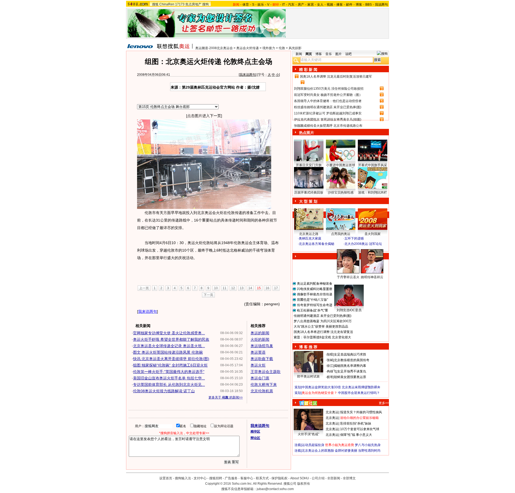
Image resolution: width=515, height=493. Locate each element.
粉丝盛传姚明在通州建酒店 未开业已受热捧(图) (327, 107)
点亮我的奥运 (340, 234)
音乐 (328, 54)
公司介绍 (318, 478)
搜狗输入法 (183, 478)
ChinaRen (166, 4)
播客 (339, 4)
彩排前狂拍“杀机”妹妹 (355, 423)
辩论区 (255, 438)
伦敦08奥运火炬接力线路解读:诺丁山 (164, 391)
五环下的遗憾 (354, 238)
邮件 (349, 4)
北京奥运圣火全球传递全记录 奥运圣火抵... (169, 346)
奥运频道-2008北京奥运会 (214, 48)
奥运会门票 (260, 378)
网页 (309, 54)
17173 (180, 4)
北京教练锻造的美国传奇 (351, 360)
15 (259, 288)
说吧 (348, 54)
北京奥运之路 (308, 234)
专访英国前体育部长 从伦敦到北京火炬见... (169, 384)
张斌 (330, 360)
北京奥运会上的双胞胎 (318, 450)
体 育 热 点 (343, 282)
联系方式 (262, 478)
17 (276, 288)
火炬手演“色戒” (308, 434)
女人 (320, 4)
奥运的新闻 (260, 333)
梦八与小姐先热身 (368, 445)
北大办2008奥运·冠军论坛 (363, 244)
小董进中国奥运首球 (340, 165)
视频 (330, 4)
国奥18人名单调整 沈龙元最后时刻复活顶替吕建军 (336, 76)
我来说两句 (248, 75)
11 (224, 288)
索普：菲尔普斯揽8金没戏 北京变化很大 (322, 337)
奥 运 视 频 (308, 249)
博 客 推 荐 (308, 347)
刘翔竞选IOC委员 (349, 310)
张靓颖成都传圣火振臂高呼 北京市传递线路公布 (328, 126)
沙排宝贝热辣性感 (341, 192)
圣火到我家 (373, 234)
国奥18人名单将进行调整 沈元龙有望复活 (323, 332)
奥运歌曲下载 (262, 359)
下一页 (208, 295)
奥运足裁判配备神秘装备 (314, 283)
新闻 (299, 54)
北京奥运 (332, 412)
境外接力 (268, 48)
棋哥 (330, 377)
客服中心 (246, 478)
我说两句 (381, 4)
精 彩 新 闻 (308, 69)
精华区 (255, 431)
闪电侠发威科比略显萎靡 (314, 289)
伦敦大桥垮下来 (264, 384)
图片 (338, 54)
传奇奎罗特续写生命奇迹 (314, 305)
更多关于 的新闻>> (225, 397)
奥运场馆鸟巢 (262, 346)
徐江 (330, 366)
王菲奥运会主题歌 (266, 371)
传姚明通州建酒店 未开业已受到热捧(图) (322, 316)
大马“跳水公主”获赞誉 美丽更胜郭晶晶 (321, 326)
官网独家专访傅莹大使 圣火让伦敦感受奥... (169, 333)
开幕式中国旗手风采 (372, 165)
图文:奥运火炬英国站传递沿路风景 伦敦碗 (168, 352)
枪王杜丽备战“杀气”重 (312, 310)
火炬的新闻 (260, 339)
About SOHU (299, 478)
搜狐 (155, 4)
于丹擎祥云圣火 (348, 277)
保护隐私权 (279, 478)
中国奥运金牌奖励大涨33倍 (321, 387)
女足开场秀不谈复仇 (351, 371)
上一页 (144, 288)
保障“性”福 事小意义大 (356, 435)
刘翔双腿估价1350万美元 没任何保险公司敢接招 (328, 88)
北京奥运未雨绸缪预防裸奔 (361, 387)
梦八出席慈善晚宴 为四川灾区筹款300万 (323, 321)
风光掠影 (295, 48)
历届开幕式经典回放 (308, 192)
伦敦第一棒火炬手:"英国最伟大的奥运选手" (168, 371)
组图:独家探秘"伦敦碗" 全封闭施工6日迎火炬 (170, 365)
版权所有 (303, 483)
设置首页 (165, 478)
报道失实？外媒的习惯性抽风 (361, 412)
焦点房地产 (193, 4)
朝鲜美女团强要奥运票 (350, 377)
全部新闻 (333, 478)
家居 (310, 4)
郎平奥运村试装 (308, 376)
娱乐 (261, 4)
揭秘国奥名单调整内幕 (350, 366)
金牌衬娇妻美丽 (346, 450)
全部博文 (349, 478)
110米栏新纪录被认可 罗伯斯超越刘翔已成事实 (328, 113)
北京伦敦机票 (262, 391)
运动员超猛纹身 (313, 445)
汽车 (291, 4)
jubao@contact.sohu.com (275, 489)
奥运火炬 (258, 365)
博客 (359, 4)
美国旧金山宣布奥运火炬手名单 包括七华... (169, 378)
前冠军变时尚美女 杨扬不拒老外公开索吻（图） (328, 95)
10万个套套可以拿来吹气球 (359, 429)
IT (283, 4)
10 (216, 288)
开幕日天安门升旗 (309, 165)
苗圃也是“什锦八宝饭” (312, 300)
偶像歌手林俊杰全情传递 (314, 294)
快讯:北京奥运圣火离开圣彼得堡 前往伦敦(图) (171, 359)
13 (242, 288)
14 (250, 288)
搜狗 (205, 4)
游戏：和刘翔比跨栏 (372, 192)
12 (233, 288)
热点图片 (306, 132)
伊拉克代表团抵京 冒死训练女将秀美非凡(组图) (327, 119)
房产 (301, 4)
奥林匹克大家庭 (310, 238)
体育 (245, 4)
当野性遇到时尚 (369, 450)
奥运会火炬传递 (247, 48)
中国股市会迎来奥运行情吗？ (359, 393)
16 (267, 288)
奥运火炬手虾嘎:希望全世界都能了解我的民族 (171, 339)
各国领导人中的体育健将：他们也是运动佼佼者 (328, 101)
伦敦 (282, 48)
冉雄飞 (331, 371)
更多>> (384, 403)
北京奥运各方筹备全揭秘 (316, 244)
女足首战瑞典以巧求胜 (350, 354)
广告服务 (231, 478)
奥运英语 (258, 352)
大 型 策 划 (308, 201)
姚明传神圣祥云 (372, 277)
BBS (368, 4)
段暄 (330, 354)
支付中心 (200, 478)
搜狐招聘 (215, 478)
